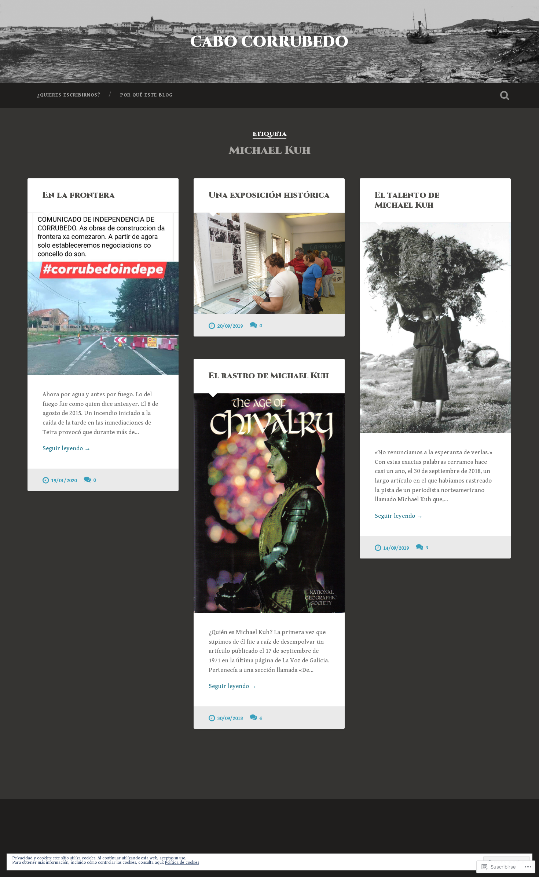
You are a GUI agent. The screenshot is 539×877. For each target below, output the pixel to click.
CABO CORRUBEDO (269, 42)
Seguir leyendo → (67, 448)
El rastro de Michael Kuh (269, 375)
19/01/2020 (64, 480)
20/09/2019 (230, 326)
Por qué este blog (146, 95)
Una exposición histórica (269, 195)
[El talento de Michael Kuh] (435, 328)
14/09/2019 (396, 548)
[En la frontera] (103, 294)
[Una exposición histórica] (269, 263)
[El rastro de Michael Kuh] (269, 503)
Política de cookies (182, 862)
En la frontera (79, 195)
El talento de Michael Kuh (407, 200)
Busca (505, 95)
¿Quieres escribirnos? (68, 95)
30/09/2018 (230, 718)
